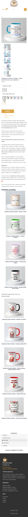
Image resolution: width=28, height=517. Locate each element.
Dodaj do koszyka (7, 111)
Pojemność (5, 85)
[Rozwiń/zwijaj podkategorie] (1, 435)
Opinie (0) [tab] (6, 117)
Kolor (4, 93)
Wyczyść (4, 103)
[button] (14, 9)
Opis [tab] (5, 113)
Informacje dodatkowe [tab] (9, 115)
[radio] (5, 89)
